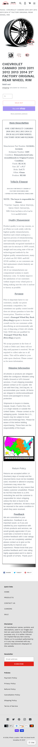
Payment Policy (10, 678)
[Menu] (34, 3)
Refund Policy (10, 689)
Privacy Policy (10, 683)
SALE (6, 614)
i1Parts (11, 737)
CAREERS (8, 609)
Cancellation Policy (12, 695)
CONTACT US (9, 603)
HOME (6, 592)
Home (2, 10)
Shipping (5, 88)
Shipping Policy (10, 700)
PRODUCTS (9, 597)
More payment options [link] (19, 113)
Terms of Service (11, 706)
